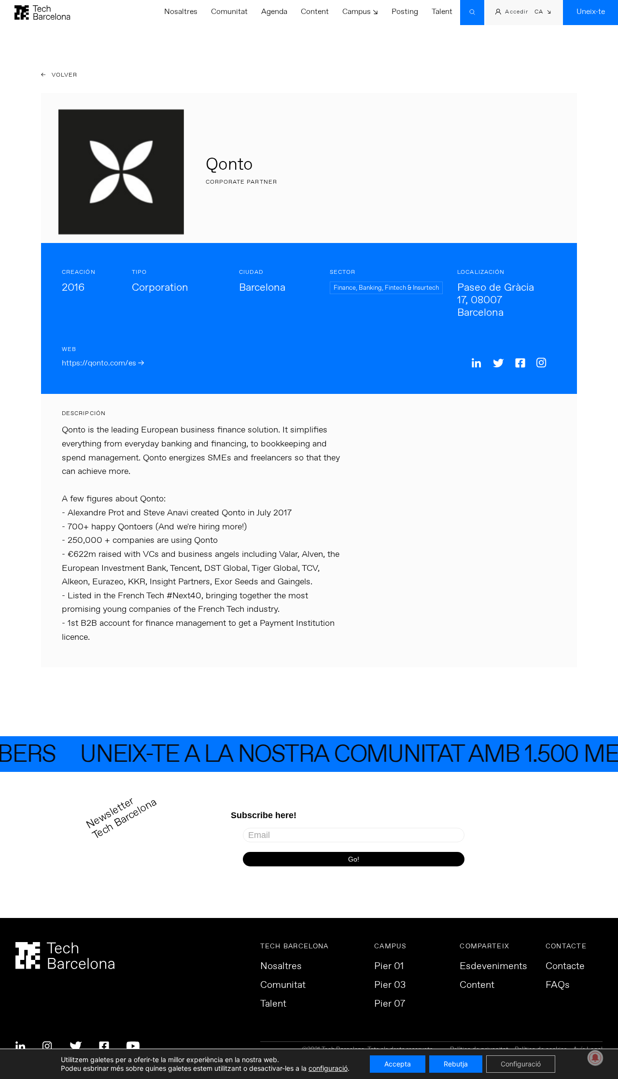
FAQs (558, 985)
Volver (64, 75)
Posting (405, 12)
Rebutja (456, 1064)
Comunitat (229, 12)
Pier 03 (390, 985)
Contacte (565, 966)
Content (315, 12)
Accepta (397, 1064)
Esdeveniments (493, 966)
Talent (442, 12)
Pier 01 (389, 966)
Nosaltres (180, 12)
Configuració (521, 1064)
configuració (328, 1068)
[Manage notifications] (595, 1058)
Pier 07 (389, 1004)
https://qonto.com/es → (103, 363)
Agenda (274, 12)
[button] (543, 12)
